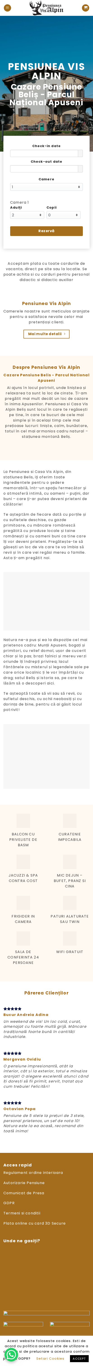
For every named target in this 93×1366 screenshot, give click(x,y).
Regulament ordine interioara (33, 1172)
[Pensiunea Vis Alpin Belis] (46, 7)
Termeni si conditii (21, 1213)
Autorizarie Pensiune (24, 1182)
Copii (51, 207)
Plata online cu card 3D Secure (34, 1223)
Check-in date (46, 146)
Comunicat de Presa (23, 1193)
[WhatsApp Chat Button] (11, 1354)
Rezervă (46, 231)
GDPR (9, 1203)
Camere (46, 179)
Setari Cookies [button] (50, 1358)
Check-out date (47, 161)
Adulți (16, 207)
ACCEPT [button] (79, 1358)
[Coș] (85, 8)
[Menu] (7, 8)
